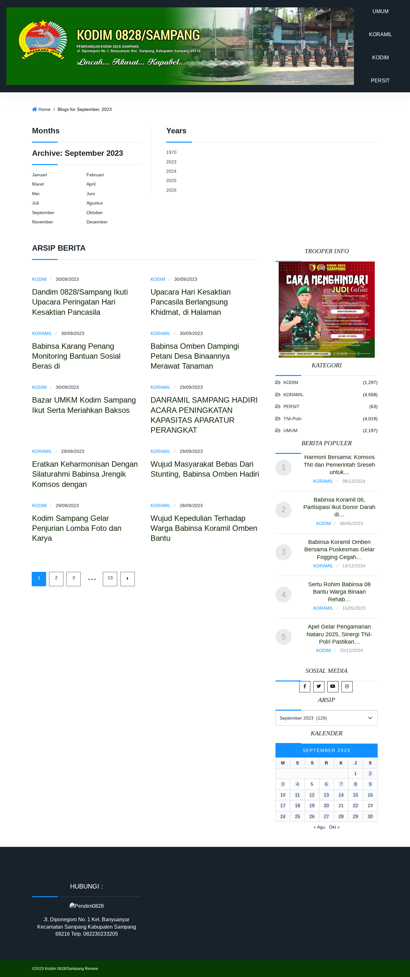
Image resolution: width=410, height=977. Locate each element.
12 (312, 794)
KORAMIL (380, 34)
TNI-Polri (292, 418)
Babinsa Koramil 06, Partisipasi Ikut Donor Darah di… (339, 507)
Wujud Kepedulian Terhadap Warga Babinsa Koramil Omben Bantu (204, 528)
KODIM (380, 57)
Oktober (94, 212)
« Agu (319, 827)
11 (297, 794)
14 (341, 794)
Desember (97, 221)
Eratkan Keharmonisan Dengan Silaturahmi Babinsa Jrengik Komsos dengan (85, 474)
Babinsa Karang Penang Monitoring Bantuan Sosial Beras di (76, 356)
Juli (35, 202)
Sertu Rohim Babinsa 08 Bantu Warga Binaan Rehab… (339, 592)
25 (297, 816)
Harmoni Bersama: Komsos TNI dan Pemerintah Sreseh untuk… (339, 464)
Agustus (94, 202)
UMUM (381, 11)
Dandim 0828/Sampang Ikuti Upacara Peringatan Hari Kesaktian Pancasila (80, 302)
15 (355, 794)
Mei (35, 193)
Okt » (334, 827)
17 (282, 805)
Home (44, 109)
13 (110, 577)
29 (355, 816)
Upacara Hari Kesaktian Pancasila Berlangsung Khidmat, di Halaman (191, 302)
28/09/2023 (191, 505)
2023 (171, 161)
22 (355, 805)
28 (341, 816)
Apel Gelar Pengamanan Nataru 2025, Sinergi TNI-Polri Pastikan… (339, 634)
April (90, 184)
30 (370, 816)
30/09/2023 (67, 279)
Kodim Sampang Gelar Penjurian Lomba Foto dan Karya (76, 528)
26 (312, 816)
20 (326, 805)
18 (297, 805)
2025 (171, 180)
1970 (171, 152)
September (43, 212)
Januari (39, 174)
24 (282, 816)
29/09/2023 (191, 387)
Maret (38, 184)
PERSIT (380, 80)
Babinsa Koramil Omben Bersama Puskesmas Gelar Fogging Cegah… (339, 549)
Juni (90, 193)
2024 (171, 171)
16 (370, 794)
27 (326, 816)
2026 (171, 190)
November (42, 221)
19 (312, 805)
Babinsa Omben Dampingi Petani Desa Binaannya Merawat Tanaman (195, 356)
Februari (95, 174)
